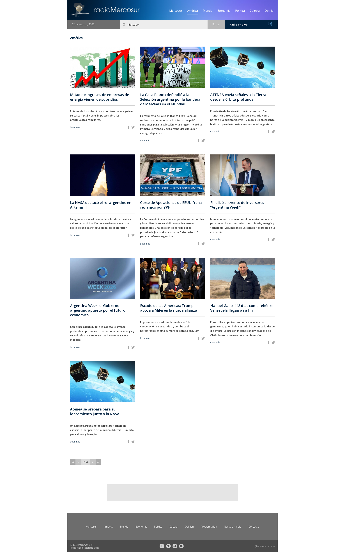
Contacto (254, 526)
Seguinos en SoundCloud (174, 546)
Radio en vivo (239, 24)
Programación (209, 526)
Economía (223, 11)
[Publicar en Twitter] (133, 127)
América (192, 11)
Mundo (207, 11)
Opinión (270, 11)
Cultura (255, 11)
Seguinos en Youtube (181, 546)
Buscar (216, 24)
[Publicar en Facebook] (128, 127)
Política (240, 11)
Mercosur (175, 11)
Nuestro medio (232, 526)
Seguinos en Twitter (168, 546)
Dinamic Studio (266, 546)
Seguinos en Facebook (162, 546)
